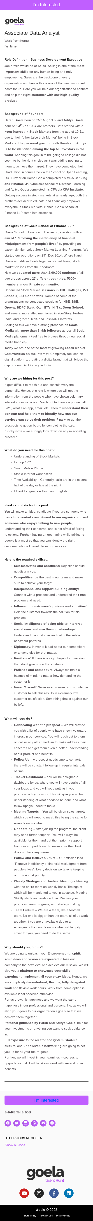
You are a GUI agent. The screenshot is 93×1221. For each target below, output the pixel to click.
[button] (8, 1123)
